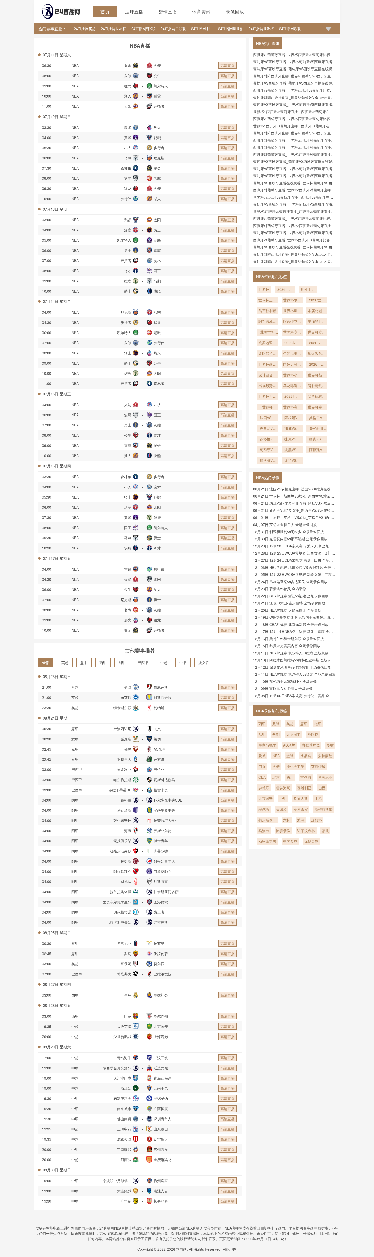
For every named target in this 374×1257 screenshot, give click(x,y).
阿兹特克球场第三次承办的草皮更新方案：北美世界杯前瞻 (292, 322)
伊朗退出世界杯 (292, 354)
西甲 (103, 662)
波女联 (203, 662)
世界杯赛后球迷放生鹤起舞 (292, 407)
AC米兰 (289, 745)
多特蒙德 (325, 755)
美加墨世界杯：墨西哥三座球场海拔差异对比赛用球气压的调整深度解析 (317, 322)
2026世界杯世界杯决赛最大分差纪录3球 (317, 300)
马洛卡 (263, 830)
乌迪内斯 (301, 798)
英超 (64, 662)
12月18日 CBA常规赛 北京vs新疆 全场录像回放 (290, 624)
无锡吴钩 (311, 841)
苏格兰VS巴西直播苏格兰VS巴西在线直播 (267, 439)
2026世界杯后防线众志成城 (317, 343)
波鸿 (300, 819)
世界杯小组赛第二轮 (292, 375)
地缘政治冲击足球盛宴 (317, 354)
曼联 (330, 745)
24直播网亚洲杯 (261, 28)
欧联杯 (313, 734)
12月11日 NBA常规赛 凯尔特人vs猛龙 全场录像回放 (294, 674)
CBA (262, 777)
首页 (105, 11)
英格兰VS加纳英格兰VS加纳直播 (317, 418)
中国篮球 (290, 841)
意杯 (286, 819)
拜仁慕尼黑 (311, 745)
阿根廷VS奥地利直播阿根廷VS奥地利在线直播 (317, 450)
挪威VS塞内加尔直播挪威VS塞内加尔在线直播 (292, 429)
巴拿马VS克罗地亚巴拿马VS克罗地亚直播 (267, 429)
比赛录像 (283, 830)
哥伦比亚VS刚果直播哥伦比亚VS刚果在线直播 (317, 429)
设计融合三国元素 (267, 375)
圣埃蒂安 (301, 809)
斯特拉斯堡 (324, 809)
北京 (276, 777)
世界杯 (263, 289)
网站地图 (229, 1249)
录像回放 (235, 11)
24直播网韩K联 (143, 28)
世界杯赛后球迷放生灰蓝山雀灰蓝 (292, 332)
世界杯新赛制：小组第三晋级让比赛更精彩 (317, 375)
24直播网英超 (85, 28)
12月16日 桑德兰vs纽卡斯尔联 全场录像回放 (288, 638)
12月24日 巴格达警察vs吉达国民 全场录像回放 (290, 581)
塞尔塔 (263, 809)
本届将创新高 (317, 311)
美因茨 (281, 809)
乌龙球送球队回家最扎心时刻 (292, 386)
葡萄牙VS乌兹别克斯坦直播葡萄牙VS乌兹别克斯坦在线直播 (267, 450)
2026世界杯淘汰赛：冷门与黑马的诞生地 (292, 397)
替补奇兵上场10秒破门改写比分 (317, 386)
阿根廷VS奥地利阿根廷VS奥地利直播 (292, 418)
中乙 (318, 798)
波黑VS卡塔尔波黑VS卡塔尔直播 (292, 461)
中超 (163, 662)
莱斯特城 (318, 766)
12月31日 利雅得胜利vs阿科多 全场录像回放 (288, 531)
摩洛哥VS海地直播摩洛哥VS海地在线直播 (267, 461)
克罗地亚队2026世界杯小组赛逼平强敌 (267, 343)
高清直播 (227, 65)
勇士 (290, 777)
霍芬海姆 (283, 787)
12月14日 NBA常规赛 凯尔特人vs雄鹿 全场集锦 (290, 652)
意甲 (84, 662)
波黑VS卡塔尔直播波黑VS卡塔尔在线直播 (292, 450)
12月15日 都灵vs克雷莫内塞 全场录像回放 (286, 645)
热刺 (276, 734)
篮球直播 (168, 11)
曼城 (262, 755)
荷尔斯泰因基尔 (267, 820)
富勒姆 (305, 777)
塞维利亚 (304, 787)
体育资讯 (201, 11)
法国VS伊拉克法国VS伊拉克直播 (267, 418)
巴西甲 (143, 662)
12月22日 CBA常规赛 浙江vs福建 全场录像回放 (290, 595)
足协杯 (316, 819)
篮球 (290, 755)
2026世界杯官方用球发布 (317, 365)
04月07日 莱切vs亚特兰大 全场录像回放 (285, 524)
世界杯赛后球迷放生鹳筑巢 (317, 407)
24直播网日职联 (173, 28)
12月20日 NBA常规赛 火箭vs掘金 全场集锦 (287, 610)
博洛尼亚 (325, 777)
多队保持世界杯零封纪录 (267, 354)
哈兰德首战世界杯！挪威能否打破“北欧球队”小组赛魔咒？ (317, 397)
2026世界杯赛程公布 (292, 343)
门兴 (262, 766)
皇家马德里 (267, 745)
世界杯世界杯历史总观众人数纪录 (292, 311)
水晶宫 (305, 755)
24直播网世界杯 (113, 28)
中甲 (182, 662)
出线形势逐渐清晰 (267, 386)
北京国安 (265, 798)
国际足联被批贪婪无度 (292, 365)
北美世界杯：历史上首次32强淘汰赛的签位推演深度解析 (267, 332)
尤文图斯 (293, 734)
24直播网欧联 (290, 28)
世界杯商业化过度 (267, 365)
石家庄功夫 (267, 841)
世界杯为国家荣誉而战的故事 (267, 397)
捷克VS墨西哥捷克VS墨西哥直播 (316, 439)
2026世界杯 (285, 290)
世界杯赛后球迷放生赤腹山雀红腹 (317, 332)
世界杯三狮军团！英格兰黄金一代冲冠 (267, 300)
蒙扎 (325, 830)
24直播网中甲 (202, 28)
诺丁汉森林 (306, 830)
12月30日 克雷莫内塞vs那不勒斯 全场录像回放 (290, 538)
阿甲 (122, 662)
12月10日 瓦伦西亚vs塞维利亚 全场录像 (285, 681)
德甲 (318, 723)
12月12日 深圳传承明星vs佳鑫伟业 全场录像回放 (292, 667)
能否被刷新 (267, 310)
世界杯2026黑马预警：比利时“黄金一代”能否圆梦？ (267, 407)
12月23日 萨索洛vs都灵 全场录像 (279, 588)
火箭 (276, 766)
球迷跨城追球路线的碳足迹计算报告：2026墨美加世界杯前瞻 (267, 322)
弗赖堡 (263, 787)
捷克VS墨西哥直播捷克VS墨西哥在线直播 (292, 439)
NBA (75, 65)
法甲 (262, 734)
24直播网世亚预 (230, 28)
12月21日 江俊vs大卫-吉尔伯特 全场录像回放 (289, 602)
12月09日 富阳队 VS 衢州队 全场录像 (283, 688)
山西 (321, 787)
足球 (276, 723)
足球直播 (134, 11)
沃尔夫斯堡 (295, 766)
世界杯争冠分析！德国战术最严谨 (292, 300)
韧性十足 (308, 289)
